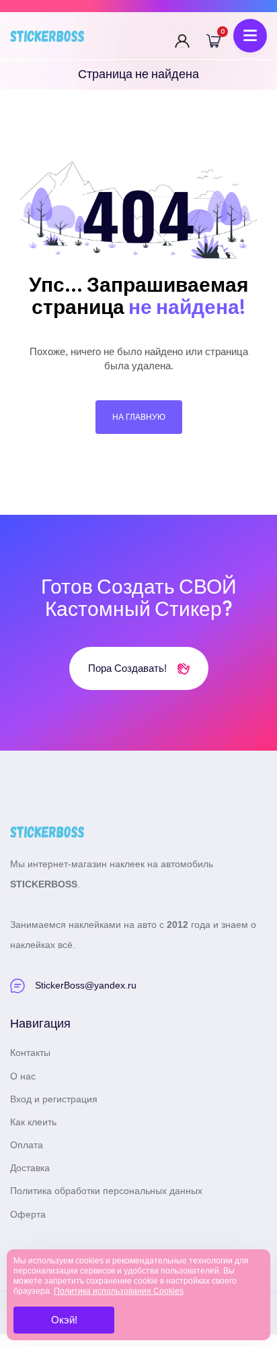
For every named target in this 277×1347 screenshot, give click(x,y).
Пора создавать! (128, 668)
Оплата (26, 1144)
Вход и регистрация (53, 1099)
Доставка (30, 1167)
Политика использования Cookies (119, 1291)
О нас (23, 1076)
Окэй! (64, 1319)
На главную (138, 417)
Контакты (30, 1052)
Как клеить (33, 1122)
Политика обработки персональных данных (106, 1190)
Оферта (28, 1214)
